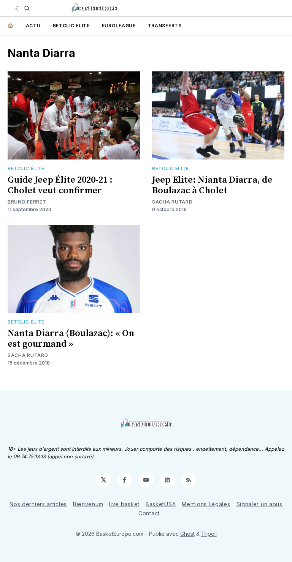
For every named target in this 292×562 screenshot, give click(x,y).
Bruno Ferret (27, 202)
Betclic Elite (71, 25)
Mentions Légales (206, 504)
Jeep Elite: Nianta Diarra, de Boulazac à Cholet (212, 185)
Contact (149, 513)
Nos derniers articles (38, 504)
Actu (33, 25)
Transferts (165, 25)
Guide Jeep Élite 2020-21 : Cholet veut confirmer (60, 185)
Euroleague (119, 25)
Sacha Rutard (172, 202)
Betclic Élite (26, 168)
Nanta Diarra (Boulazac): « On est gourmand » (71, 339)
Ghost (187, 533)
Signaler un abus (259, 504)
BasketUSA (161, 504)
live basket (124, 504)
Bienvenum (88, 504)
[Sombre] (18, 8)
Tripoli (209, 533)
